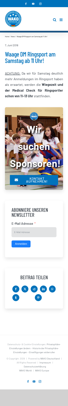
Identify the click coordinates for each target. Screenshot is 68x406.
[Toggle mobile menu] (61, 20)
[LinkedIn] (43, 289)
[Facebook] (16, 289)
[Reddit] (34, 289)
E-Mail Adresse (22, 223)
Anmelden (21, 243)
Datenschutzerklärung (35, 366)
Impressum (45, 362)
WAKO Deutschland (50, 358)
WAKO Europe (42, 370)
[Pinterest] (38, 297)
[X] (25, 289)
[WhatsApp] (52, 289)
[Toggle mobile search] (54, 20)
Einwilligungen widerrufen (42, 352)
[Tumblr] (16, 297)
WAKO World (25, 370)
